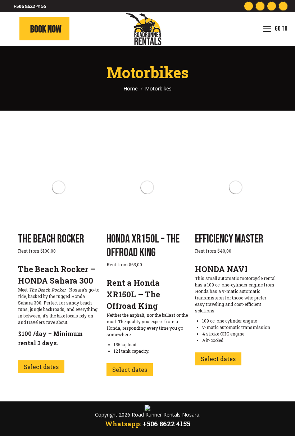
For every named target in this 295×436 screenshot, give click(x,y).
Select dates (41, 366)
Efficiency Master (229, 239)
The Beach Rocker (51, 239)
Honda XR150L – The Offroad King (143, 246)
